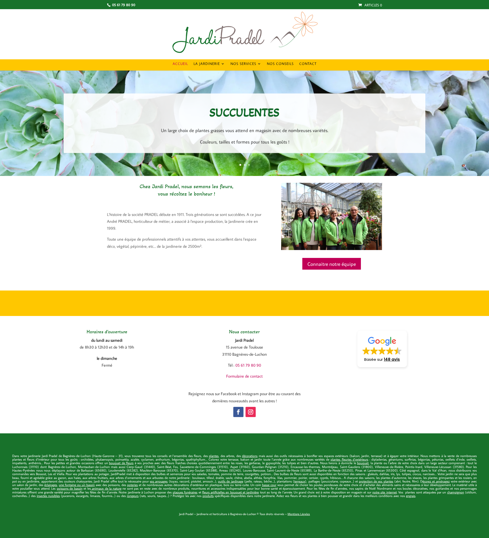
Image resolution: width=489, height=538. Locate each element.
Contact (308, 64)
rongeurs (133, 496)
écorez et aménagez (436, 481)
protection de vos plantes (376, 481)
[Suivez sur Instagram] (251, 412)
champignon (455, 492)
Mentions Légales (299, 514)
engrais (410, 496)
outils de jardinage (230, 481)
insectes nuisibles (48, 496)
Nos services (243, 64)
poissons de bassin (70, 488)
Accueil (180, 64)
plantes (214, 456)
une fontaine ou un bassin (77, 485)
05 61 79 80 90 (248, 365)
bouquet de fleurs (121, 463)
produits (208, 496)
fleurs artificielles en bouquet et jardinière (230, 492)
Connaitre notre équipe (331, 263)
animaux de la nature (106, 488)
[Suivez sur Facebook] (238, 412)
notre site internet (384, 492)
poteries (132, 485)
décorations (249, 456)
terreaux (299, 481)
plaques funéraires (185, 492)
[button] (382, 348)
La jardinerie (207, 64)
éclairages (50, 485)
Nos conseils (280, 64)
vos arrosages (159, 481)
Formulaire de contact (244, 376)
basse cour (269, 485)
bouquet (363, 463)
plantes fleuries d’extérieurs (349, 459)
